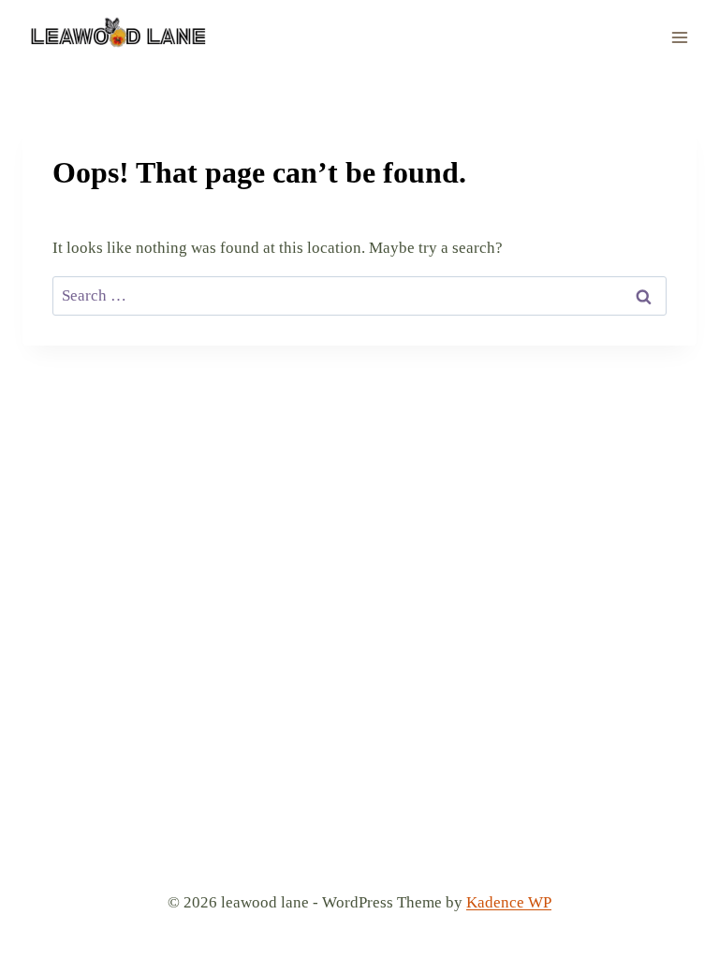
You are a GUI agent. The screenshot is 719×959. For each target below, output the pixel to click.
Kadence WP (508, 902)
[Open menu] (679, 37)
